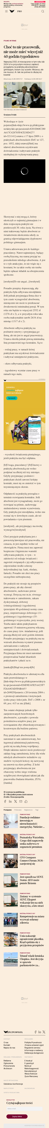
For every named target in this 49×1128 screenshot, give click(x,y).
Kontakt (7, 1045)
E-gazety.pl (29, 1063)
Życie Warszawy (31, 1076)
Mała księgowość (32, 1068)
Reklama (7, 1061)
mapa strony (9, 1088)
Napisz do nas (9, 1048)
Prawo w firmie (10, 41)
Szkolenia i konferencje (13, 1084)
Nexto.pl (28, 1066)
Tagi (36, 810)
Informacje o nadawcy (34, 1050)
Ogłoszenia (8, 1063)
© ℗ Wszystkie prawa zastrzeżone (18, 794)
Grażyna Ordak (10, 115)
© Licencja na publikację (14, 792)
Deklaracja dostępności (34, 1053)
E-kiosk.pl (28, 1061)
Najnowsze (28, 810)
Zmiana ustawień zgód (34, 1045)
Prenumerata (9, 1066)
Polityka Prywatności (33, 1042)
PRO (19, 11)
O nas (6, 1042)
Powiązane (8, 810)
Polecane (17, 810)
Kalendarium (30, 1088)
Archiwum (8, 1068)
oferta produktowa (11, 1092)
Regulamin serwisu (32, 1048)
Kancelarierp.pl (31, 1071)
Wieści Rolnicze (31, 1074)
